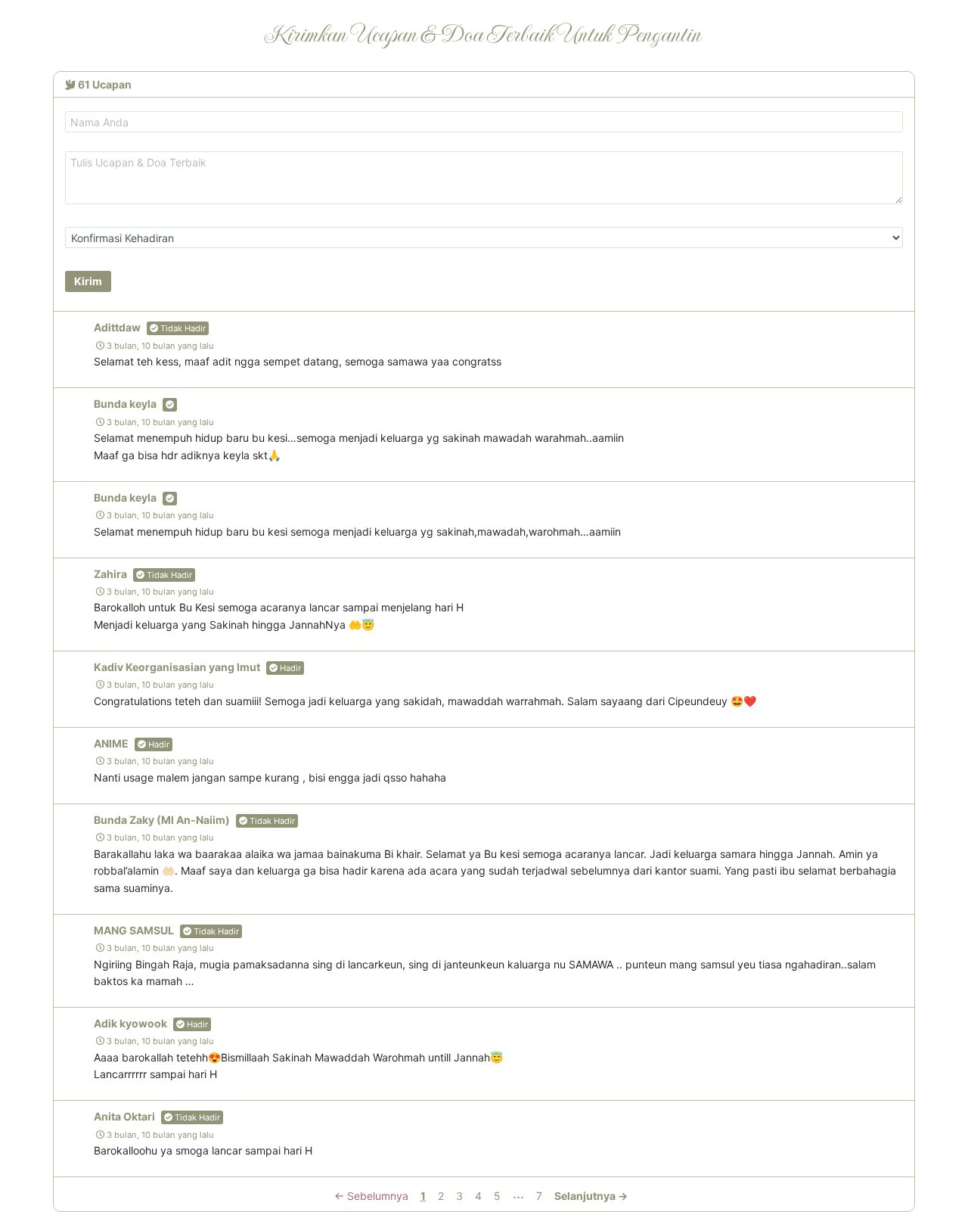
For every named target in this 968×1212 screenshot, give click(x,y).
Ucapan (105, 84)
